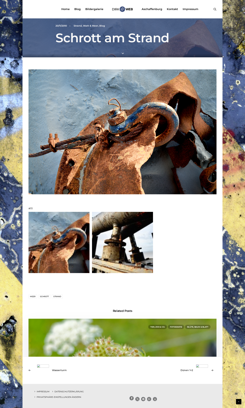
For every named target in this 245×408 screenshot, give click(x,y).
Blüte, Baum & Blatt (197, 327)
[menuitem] (65, 9)
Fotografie (176, 327)
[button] (215, 9)
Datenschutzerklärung (69, 391)
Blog (77, 9)
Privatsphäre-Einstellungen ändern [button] (59, 397)
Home (65, 9)
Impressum (190, 9)
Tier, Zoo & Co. (157, 327)
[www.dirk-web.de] (122, 9)
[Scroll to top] (238, 401)
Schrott (44, 296)
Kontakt (172, 9)
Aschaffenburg (152, 9)
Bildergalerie (94, 9)
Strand (57, 296)
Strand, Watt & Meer (86, 25)
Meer (33, 296)
